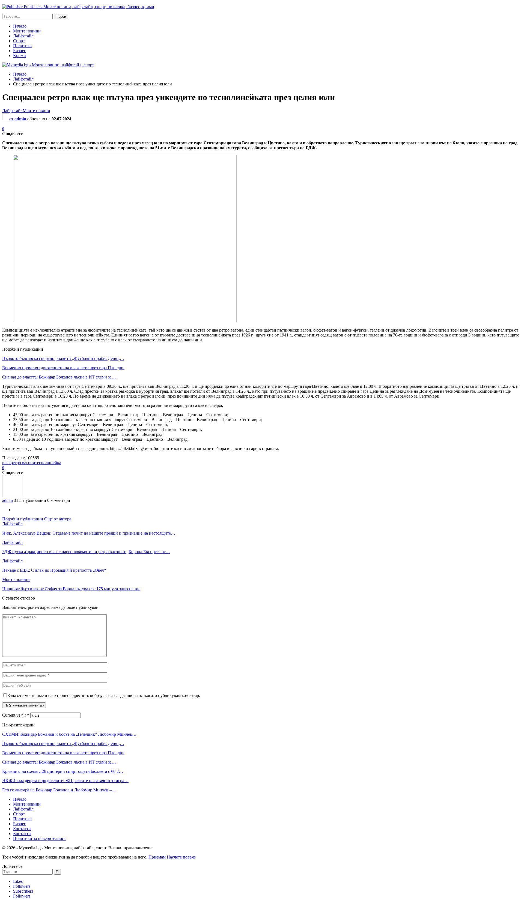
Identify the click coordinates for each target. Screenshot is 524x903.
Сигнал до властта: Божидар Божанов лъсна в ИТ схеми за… (59, 377)
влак (6, 462)
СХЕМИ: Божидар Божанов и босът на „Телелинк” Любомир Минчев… (69, 734)
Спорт (19, 40)
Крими (19, 55)
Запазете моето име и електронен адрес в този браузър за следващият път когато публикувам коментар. (104, 695)
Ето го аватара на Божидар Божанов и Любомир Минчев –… (59, 790)
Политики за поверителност (39, 838)
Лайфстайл (23, 36)
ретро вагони (23, 462)
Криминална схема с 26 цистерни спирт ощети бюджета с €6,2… (62, 771)
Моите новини (27, 31)
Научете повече (181, 857)
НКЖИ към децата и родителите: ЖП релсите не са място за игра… (65, 780)
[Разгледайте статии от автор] (13, 495)
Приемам (157, 857)
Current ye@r (15, 715)
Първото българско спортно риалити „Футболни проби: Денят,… (63, 358)
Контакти (22, 828)
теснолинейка (48, 462)
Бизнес (19, 50)
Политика (22, 45)
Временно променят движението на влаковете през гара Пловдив (63, 367)
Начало (19, 26)
